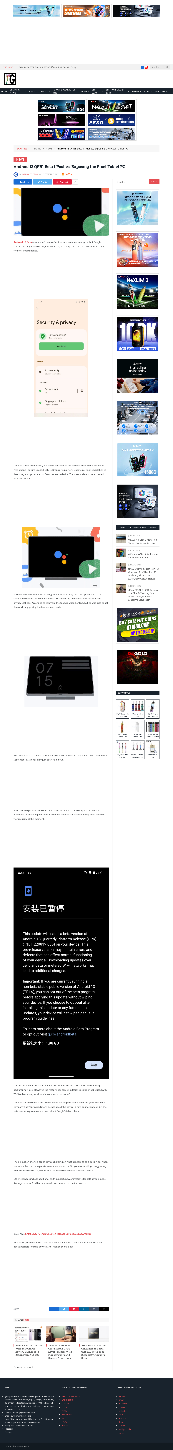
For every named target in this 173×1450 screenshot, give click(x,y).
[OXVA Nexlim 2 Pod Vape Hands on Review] (121, 553)
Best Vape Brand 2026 (115, 91)
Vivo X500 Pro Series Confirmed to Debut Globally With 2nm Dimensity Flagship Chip (93, 1352)
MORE (146, 91)
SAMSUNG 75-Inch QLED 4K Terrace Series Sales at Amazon (58, 1233)
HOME (4, 91)
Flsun (121, 1414)
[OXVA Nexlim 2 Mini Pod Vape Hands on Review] (121, 538)
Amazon (33, 91)
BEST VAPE (94, 91)
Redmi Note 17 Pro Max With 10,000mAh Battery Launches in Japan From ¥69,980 (29, 1350)
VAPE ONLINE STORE (71, 1396)
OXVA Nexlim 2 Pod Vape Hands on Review (142, 556)
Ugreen (122, 1433)
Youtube (8, 1432)
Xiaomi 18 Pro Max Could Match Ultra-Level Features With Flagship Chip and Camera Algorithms (60, 1352)
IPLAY (64, 1422)
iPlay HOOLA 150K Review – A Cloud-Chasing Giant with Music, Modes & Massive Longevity (143, 594)
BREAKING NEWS (15, 91)
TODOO (65, 1425)
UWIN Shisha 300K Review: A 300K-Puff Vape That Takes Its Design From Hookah (48, 67)
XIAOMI (153, 527)
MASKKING (67, 1414)
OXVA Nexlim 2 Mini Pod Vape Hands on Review (142, 541)
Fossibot (122, 1407)
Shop (165, 91)
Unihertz (122, 1411)
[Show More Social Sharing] (75, 182)
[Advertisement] (86, 41)
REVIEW (135, 91)
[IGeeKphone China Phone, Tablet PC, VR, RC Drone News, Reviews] (10, 79)
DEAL (156, 91)
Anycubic (122, 1418)
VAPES (84, 91)
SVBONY (122, 1396)
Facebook (9, 1429)
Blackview (123, 1403)
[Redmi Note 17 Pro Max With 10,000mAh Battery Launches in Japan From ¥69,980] (28, 1334)
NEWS (20, 159)
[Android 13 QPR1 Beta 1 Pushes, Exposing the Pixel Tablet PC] (61, 212)
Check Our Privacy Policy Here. (18, 1416)
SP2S (64, 1418)
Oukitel (122, 1425)
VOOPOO (66, 1403)
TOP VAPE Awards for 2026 (64, 91)
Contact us (9, 1412)
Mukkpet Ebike (125, 1429)
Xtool (121, 1422)
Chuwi (121, 1400)
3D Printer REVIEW (137, 527)
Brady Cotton (30, 174)
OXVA (64, 1407)
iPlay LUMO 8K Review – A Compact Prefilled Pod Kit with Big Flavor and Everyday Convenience (143, 573)
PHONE (44, 91)
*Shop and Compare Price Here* (19, 1425)
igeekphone (24, 1446)
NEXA (64, 1411)
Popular (122, 527)
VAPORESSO (67, 1400)
